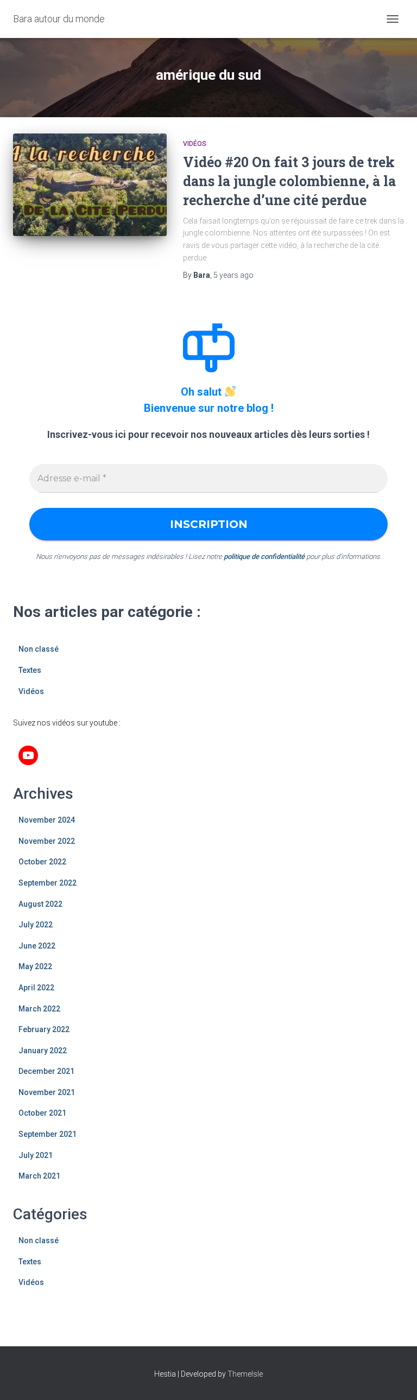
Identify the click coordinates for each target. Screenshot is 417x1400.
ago (233, 275)
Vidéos (194, 144)
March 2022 (39, 1008)
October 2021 (42, 1113)
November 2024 (46, 820)
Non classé (38, 649)
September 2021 (47, 1134)
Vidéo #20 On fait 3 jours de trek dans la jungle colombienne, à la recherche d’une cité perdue (289, 181)
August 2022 (40, 904)
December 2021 (46, 1071)
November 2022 (46, 841)
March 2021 (39, 1176)
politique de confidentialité (264, 556)
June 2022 (36, 945)
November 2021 (46, 1092)
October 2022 (42, 861)
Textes (29, 670)
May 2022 (35, 966)
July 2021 (35, 1155)
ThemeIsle (245, 1374)
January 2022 (42, 1050)
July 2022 (35, 924)
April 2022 (36, 987)
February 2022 (44, 1029)
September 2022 (47, 883)
